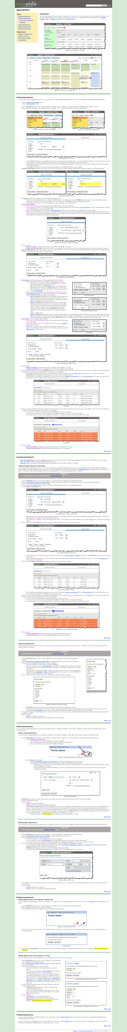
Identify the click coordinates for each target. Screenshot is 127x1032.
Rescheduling (22, 40)
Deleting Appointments (24, 27)
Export (67, 1021)
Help (109, 5)
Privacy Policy (89, 1031)
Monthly (32, 314)
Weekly (32, 302)
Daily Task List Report (24, 38)
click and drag (46, 666)
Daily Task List (71, 19)
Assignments (38, 672)
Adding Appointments (24, 16)
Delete (91, 901)
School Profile (39, 290)
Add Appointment (84, 469)
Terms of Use (82, 1031)
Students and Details (33, 102)
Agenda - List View (23, 36)
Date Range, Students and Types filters (38, 482)
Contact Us (75, 1031)
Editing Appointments (24, 25)
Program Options (85, 207)
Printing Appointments (24, 29)
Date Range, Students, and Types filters (46, 761)
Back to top (107, 451)
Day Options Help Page (33, 293)
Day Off (50, 287)
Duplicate (22, 22)
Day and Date (31, 104)
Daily (31, 296)
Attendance (40, 710)
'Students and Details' (71, 376)
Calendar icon (30, 329)
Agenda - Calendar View (25, 34)
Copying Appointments (24, 18)
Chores (45, 672)
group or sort (77, 373)
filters (36, 741)
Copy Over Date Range (27, 460)
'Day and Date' (88, 376)
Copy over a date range (26, 20)
